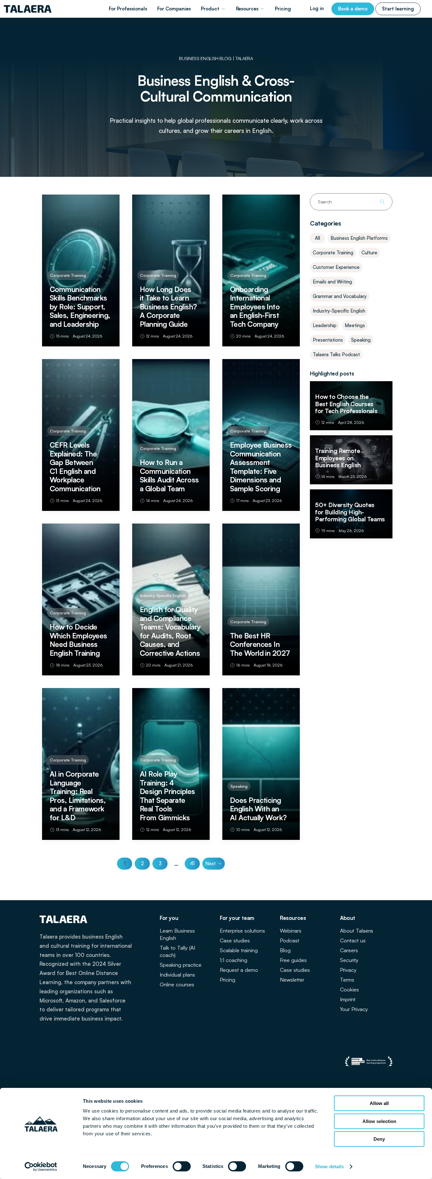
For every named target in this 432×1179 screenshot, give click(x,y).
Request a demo (239, 969)
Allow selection (379, 1121)
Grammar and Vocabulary (340, 296)
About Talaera (356, 930)
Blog (285, 950)
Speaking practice (180, 964)
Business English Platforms (359, 238)
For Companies (174, 9)
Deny (379, 1139)
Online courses (177, 984)
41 (192, 863)
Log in (317, 8)
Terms (347, 979)
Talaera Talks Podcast (336, 354)
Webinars (290, 930)
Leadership (324, 325)
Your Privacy (354, 1009)
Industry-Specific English (339, 311)
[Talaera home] (28, 9)
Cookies (349, 989)
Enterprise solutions (242, 930)
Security (349, 960)
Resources (247, 9)
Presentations (328, 340)
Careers (349, 950)
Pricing (283, 9)
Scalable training (239, 950)
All (317, 238)
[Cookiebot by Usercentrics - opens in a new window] (41, 1166)
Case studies (235, 940)
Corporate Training (333, 253)
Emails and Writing (332, 282)
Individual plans (177, 974)
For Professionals (128, 9)
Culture (369, 253)
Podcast (289, 940)
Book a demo (352, 9)
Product (210, 9)
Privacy (348, 969)
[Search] (382, 201)
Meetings (355, 325)
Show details (329, 1166)
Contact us (353, 940)
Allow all (379, 1103)
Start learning (398, 9)
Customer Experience (336, 267)
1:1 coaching (233, 960)
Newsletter (292, 979)
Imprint (347, 999)
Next (210, 863)
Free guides (293, 960)
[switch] (182, 1166)
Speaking (361, 340)
